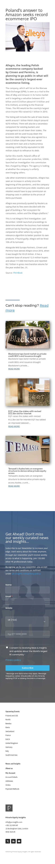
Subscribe (27, 668)
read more (14, 368)
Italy (7, 751)
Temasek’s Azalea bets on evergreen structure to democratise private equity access (27, 470)
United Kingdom (12, 743)
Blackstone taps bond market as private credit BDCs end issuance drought (27, 354)
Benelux (8, 723)
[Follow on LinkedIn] (13, 841)
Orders (8, 785)
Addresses (9, 781)
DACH (8, 739)
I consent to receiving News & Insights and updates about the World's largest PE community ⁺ (28, 651)
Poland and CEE (12, 715)
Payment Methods (12, 789)
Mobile (9, 608)
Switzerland (10, 731)
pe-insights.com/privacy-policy (26, 573)
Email (9, 596)
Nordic (8, 719)
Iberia (8, 727)
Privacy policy (13, 660)
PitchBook (17, 272)
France (8, 735)
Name (9, 584)
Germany (9, 747)
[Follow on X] (8, 841)
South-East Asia (11, 755)
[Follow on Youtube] (19, 841)
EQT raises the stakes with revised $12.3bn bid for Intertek (24, 412)
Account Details (11, 777)
